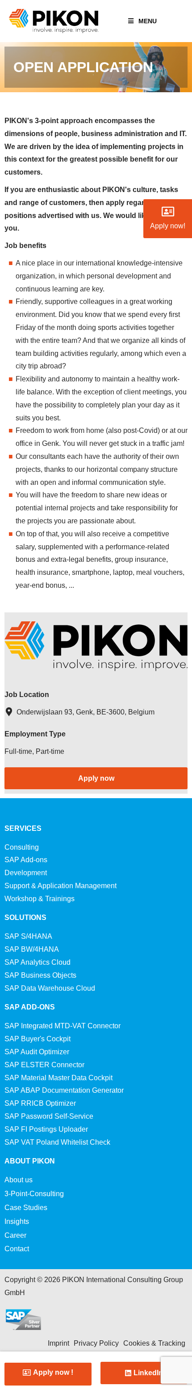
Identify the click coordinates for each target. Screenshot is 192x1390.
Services (23, 828)
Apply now (96, 778)
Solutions (25, 917)
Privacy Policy (96, 1343)
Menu (147, 21)
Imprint (58, 1343)
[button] (48, 1372)
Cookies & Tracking (154, 1343)
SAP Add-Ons (29, 1007)
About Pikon (29, 1161)
